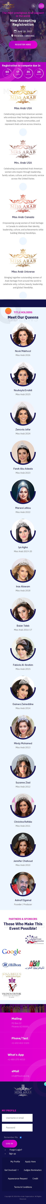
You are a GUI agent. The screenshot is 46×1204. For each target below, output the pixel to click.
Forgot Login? (16, 1149)
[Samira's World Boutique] (11, 977)
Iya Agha (23, 547)
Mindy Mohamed (23, 743)
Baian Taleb (23, 625)
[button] (11, 1170)
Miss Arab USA (23, 108)
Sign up (12, 1153)
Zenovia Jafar (23, 429)
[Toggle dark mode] (33, 5)
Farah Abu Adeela (23, 468)
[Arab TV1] (34, 964)
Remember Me (11, 1137)
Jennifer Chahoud (23, 861)
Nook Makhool (23, 351)
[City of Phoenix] (11, 939)
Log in (9, 1144)
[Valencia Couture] (11, 991)
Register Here (23, 44)
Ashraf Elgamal (23, 900)
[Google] (11, 951)
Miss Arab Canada (23, 217)
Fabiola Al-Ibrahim (23, 664)
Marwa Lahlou (23, 507)
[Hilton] (11, 964)
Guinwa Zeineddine (23, 704)
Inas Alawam (23, 586)
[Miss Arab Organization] (8, 5)
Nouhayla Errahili (23, 390)
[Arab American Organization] (34, 939)
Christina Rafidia (23, 821)
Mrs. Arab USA (23, 162)
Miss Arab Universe (23, 271)
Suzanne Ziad (23, 782)
